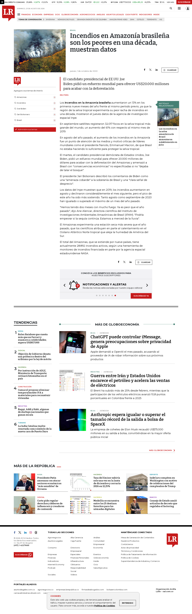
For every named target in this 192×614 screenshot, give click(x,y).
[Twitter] (150, 70)
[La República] (8, 13)
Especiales (75, 554)
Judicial (21, 350)
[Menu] (19, 14)
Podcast (51, 568)
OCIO (57, 14)
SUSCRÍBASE (184, 2)
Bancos (153, 497)
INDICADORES (145, 14)
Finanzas (52, 558)
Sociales (52, 574)
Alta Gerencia (77, 537)
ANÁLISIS (101, 14)
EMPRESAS (49, 14)
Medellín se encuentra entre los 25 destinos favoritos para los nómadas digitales (106, 504)
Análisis (96, 537)
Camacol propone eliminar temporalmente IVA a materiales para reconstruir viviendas (34, 394)
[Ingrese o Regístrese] (188, 8)
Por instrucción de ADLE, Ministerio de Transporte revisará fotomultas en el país (32, 374)
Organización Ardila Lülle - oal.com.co (166, 590)
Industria (22, 406)
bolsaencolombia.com (117, 589)
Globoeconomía (101, 558)
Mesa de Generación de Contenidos (137, 537)
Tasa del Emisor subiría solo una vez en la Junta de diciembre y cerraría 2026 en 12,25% (107, 482)
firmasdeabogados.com (93, 589)
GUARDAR (171, 70)
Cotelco (140, 19)
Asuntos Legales (55, 541)
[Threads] (37, 533)
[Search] (171, 8)
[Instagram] (31, 533)
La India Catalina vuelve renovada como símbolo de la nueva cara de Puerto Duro (35, 429)
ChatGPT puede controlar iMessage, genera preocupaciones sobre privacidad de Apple (131, 341)
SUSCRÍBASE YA (141, 296)
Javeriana (50, 19)
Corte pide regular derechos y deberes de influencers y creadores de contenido (50, 504)
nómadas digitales (66, 19)
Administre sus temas (27, 129)
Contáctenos (127, 544)
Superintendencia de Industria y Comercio (140, 561)
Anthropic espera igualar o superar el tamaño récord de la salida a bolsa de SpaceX (128, 419)
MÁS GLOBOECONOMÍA (160, 450)
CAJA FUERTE (131, 14)
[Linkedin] (157, 70)
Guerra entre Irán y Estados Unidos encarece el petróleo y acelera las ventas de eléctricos (130, 380)
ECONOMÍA (37, 14)
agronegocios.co (45, 589)
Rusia (39, 475)
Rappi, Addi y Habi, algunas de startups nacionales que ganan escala (33, 412)
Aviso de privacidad (130, 548)
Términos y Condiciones (132, 551)
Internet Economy (56, 564)
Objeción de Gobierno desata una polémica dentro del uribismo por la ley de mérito (34, 357)
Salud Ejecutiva (100, 568)
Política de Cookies (104, 605)
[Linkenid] (26, 533)
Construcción (24, 387)
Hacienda (22, 367)
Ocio (95, 564)
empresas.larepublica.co (67, 589)
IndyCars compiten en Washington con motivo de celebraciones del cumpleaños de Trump (163, 482)
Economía (98, 548)
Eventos (97, 554)
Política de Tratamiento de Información (139, 554)
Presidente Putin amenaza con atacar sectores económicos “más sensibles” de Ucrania (49, 483)
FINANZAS (26, 14)
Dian (132, 19)
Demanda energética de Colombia (92, 19)
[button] (63, 285)
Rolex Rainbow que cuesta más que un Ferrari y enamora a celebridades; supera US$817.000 (33, 338)
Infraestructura (77, 561)
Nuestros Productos (130, 541)
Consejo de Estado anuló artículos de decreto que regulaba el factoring (163, 503)
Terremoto (152, 19)
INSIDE (156, 14)
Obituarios (75, 564)
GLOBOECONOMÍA (69, 14)
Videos (74, 574)
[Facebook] (144, 70)
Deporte (154, 475)
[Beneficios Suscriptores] (179, 8)
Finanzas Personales (80, 558)
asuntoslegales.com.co (24, 589)
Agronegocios (54, 537)
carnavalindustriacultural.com (27, 593)
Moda (20, 331)
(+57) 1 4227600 (21, 545)
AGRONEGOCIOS (87, 14)
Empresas (52, 554)
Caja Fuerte (76, 541)
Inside (96, 561)
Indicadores (53, 561)
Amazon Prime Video (118, 19)
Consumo (52, 548)
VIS (160, 19)
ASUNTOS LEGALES (115, 14)
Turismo (22, 423)
